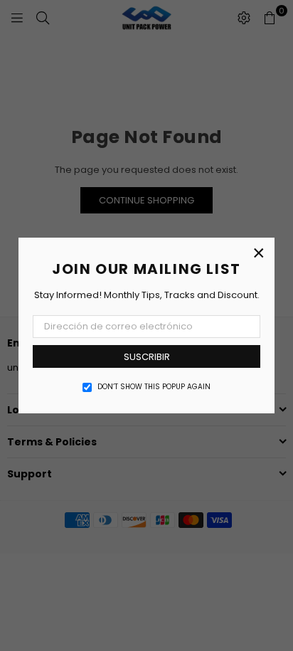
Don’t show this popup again (154, 387)
